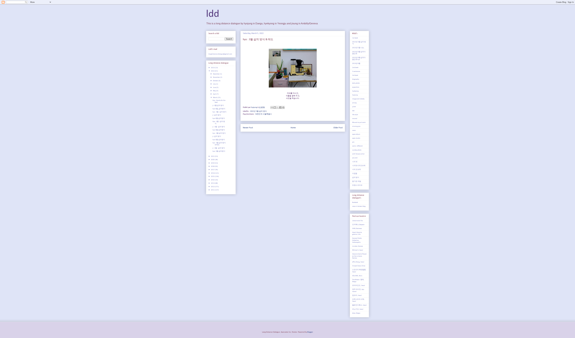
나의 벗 (354, 162)
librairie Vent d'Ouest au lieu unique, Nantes (359, 256)
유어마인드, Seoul (358, 285)
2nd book (355, 67)
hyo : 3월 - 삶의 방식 (219, 112)
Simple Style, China (358, 266)
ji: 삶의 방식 (216, 136)
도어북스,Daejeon (358, 224)
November (216, 77)
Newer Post (248, 128)
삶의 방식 (355, 177)
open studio (356, 138)
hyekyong (355, 91)
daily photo (356, 83)
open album (356, 134)
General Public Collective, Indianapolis (357, 240)
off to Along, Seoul (358, 262)
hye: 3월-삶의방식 (218, 151)
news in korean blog (359, 206)
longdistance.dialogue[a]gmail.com (220, 54)
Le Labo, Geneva (357, 246)
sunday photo (356, 150)
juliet (354, 107)
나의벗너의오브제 (358, 166)
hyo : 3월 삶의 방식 (219, 133)
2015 (213, 176)
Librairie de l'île (357, 221)
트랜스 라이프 (357, 185)
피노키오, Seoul (357, 309)
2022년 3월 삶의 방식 (258, 111)
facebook (355, 202)
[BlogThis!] (274, 107)
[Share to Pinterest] (283, 107)
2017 (213, 170)
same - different (357, 146)
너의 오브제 (356, 169)
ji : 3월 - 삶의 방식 (218, 127)
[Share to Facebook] (280, 107)
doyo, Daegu (356, 313)
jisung (354, 103)
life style (355, 115)
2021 (213, 156)
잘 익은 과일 (356, 181)
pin (353, 142)
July (214, 84)
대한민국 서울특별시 (263, 114)
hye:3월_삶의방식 (218, 109)
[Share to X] (277, 107)
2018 (213, 166)
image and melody (358, 99)
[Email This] (271, 107)
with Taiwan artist (358, 154)
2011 (213, 190)
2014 (213, 180)
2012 (213, 187)
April (215, 94)
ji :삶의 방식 (216, 115)
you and (354, 158)
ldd (212, 14)
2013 (213, 183)
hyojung (355, 95)
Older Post (338, 128)
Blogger (310, 332)
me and (354, 118)
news (354, 130)
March (215, 97)
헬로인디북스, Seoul (359, 305)
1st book (355, 38)
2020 (213, 160)
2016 (213, 173)
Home (293, 128)
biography (355, 79)
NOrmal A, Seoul (357, 250)
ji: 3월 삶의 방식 (218, 105)
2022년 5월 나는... (358, 48)
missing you (356, 126)
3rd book (355, 75)
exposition (355, 87)
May (214, 91)
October (215, 81)
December (216, 74)
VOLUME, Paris (357, 276)
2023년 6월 (356, 63)
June (214, 87)
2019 (213, 163)
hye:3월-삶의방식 (218, 118)
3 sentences (356, 71)
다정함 (354, 173)
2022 (213, 71)
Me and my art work (359, 122)
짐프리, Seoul (357, 295)
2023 (213, 68)
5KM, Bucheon (357, 228)
